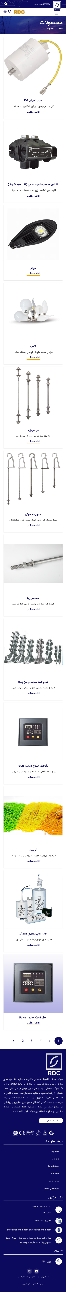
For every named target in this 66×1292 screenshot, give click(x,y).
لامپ (33, 346)
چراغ (33, 268)
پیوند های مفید (52, 1188)
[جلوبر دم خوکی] (33, 453)
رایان (23, 1284)
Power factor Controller (33, 1018)
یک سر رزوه (33, 598)
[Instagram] (29, 1271)
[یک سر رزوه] (33, 537)
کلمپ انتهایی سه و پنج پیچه (33, 682)
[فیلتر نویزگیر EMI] (33, 39)
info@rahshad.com (17, 1230)
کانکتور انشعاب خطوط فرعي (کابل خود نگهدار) (33, 184)
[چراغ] (33, 207)
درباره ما (55, 1159)
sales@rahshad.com (40, 1230)
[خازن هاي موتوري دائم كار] (33, 872)
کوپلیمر (33, 850)
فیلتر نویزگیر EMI (33, 100)
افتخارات (55, 1173)
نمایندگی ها (53, 1166)
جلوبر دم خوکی (33, 514)
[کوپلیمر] (33, 788)
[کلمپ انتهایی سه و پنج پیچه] (33, 620)
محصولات (54, 1151)
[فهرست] (56, 14)
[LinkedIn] (36, 1271)
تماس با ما (54, 1181)
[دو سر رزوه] (33, 369)
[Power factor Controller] (33, 956)
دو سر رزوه (33, 430)
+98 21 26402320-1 (41, 1206)
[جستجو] (6, 4)
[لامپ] (33, 285)
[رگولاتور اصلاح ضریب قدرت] (33, 704)
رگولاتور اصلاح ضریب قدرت (33, 766)
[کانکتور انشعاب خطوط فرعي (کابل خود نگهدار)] (33, 123)
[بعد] (14, 1041)
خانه (61, 28)
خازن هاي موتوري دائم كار (33, 934)
